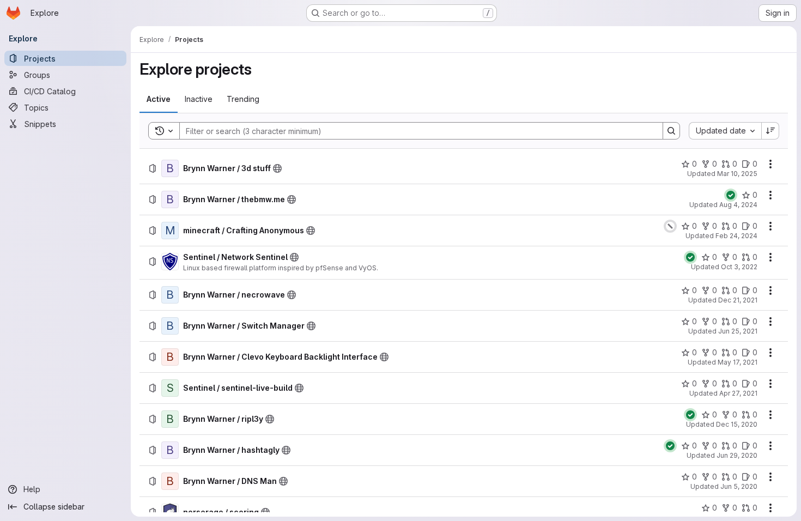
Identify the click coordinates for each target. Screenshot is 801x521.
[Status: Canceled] (670, 226)
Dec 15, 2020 (736, 424)
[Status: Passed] (730, 195)
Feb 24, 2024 (736, 236)
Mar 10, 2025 (737, 173)
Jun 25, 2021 (737, 331)
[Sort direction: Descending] (770, 131)
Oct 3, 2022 (739, 267)
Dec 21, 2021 (737, 300)
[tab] (158, 99)
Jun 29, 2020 (737, 455)
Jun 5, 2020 (738, 486)
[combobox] (725, 131)
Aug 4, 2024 (738, 205)
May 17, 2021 (737, 362)
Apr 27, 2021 (738, 393)
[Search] (671, 131)
